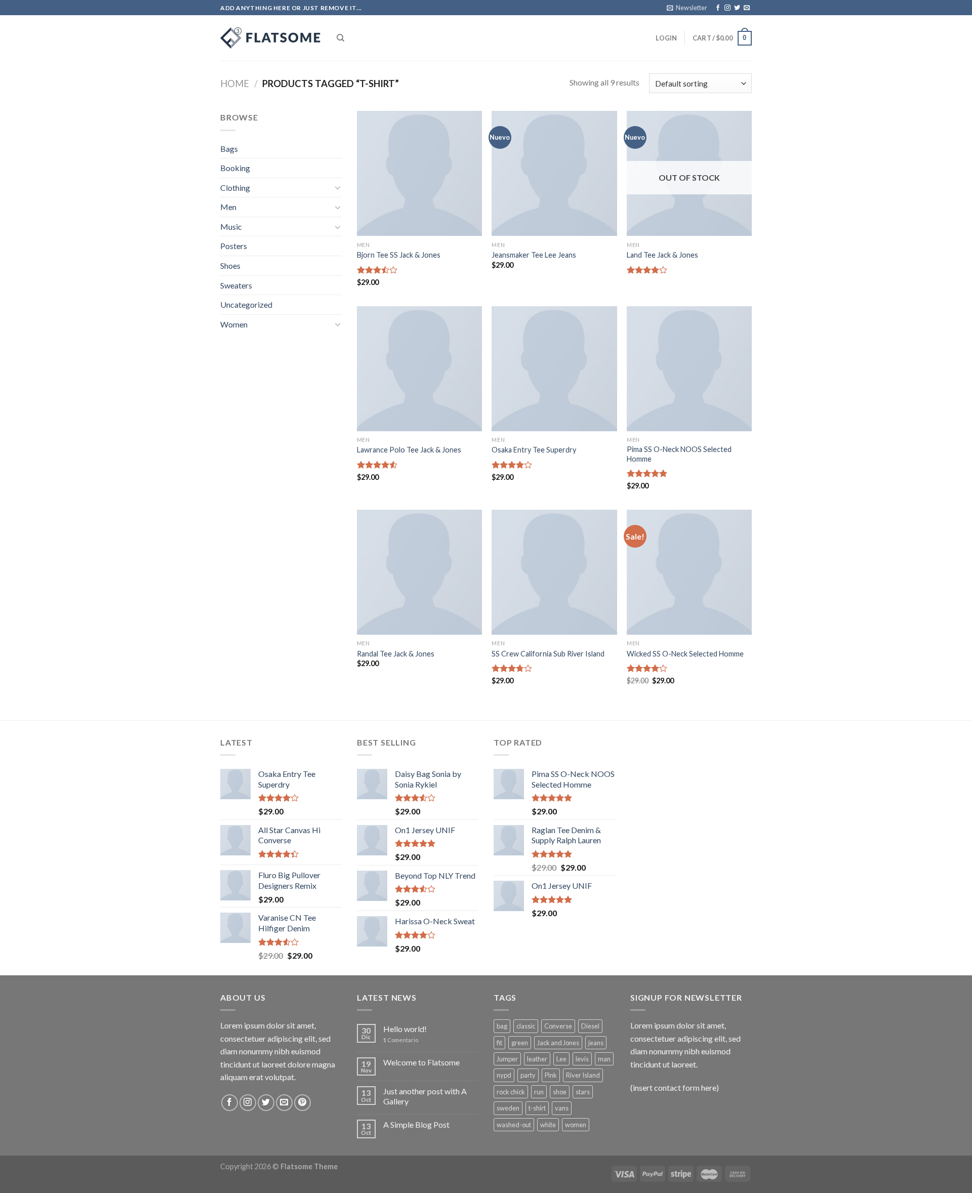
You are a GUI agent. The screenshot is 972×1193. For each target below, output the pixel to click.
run (539, 1092)
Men (228, 207)
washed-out (514, 1125)
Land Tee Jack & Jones (662, 255)
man (604, 1059)
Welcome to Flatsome (421, 1062)
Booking (235, 168)
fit (499, 1043)
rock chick (511, 1092)
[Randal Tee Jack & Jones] (419, 572)
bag (502, 1026)
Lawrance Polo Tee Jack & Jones (409, 449)
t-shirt (537, 1108)
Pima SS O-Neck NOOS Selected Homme (679, 454)
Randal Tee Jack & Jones (395, 653)
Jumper (507, 1059)
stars (583, 1092)
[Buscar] (340, 38)
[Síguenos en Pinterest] (302, 1102)
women (575, 1125)
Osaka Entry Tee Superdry (534, 449)
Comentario (400, 1040)
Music (231, 226)
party (528, 1075)
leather (537, 1059)
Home (234, 83)
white (548, 1125)
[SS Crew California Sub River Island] (554, 572)
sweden (508, 1108)
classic (525, 1026)
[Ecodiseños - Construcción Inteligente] (270, 38)
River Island (583, 1075)
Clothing (235, 187)
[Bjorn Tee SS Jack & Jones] (419, 173)
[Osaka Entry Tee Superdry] (554, 368)
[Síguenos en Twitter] (737, 8)
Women (234, 324)
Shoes (230, 265)
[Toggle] (338, 187)
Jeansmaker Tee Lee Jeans (534, 255)
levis (582, 1059)
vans (562, 1108)
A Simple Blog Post (416, 1124)
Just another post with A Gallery (425, 1095)
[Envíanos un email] (747, 8)
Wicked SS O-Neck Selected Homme (685, 653)
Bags (229, 148)
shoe (559, 1092)
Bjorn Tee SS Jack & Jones (398, 255)
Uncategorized (246, 304)
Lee (561, 1059)
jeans (595, 1043)
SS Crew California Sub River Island (548, 653)
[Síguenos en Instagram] (727, 8)
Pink (551, 1075)
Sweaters (236, 285)
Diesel (590, 1026)
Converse (558, 1026)
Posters (233, 246)
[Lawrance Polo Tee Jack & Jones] (419, 368)
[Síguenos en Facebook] (718, 8)
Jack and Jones (558, 1043)
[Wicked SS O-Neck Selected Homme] (689, 572)
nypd (504, 1075)
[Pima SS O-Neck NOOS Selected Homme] (689, 368)
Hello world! (405, 1029)
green (519, 1043)
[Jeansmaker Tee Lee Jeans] (554, 173)
